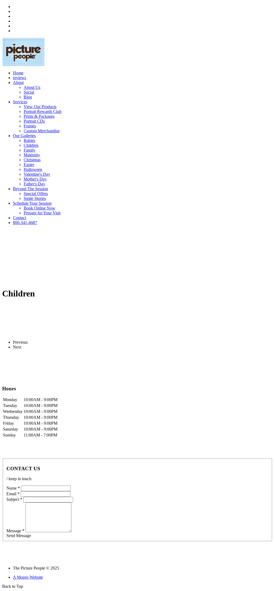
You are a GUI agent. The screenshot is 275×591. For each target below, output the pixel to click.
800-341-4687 (25, 222)
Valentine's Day (37, 174)
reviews (19, 77)
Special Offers (36, 193)
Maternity (32, 155)
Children (31, 145)
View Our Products (40, 106)
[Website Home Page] (23, 65)
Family (29, 150)
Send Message (18, 535)
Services (20, 102)
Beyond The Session (30, 188)
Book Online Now (39, 208)
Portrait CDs (34, 121)
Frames (30, 126)
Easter (29, 164)
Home (18, 73)
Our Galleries (24, 135)
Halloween (33, 169)
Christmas (32, 159)
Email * (13, 493)
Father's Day (34, 184)
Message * (15, 530)
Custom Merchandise (42, 131)
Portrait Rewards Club (42, 111)
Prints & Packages (39, 116)
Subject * (14, 499)
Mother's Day (35, 179)
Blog (28, 97)
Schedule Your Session (32, 203)
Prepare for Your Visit (42, 213)
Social (29, 92)
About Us (32, 87)
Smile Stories (35, 198)
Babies (29, 140)
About (18, 82)
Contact (19, 217)
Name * (13, 488)
